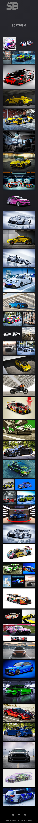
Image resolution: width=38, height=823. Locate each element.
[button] (19, 34)
